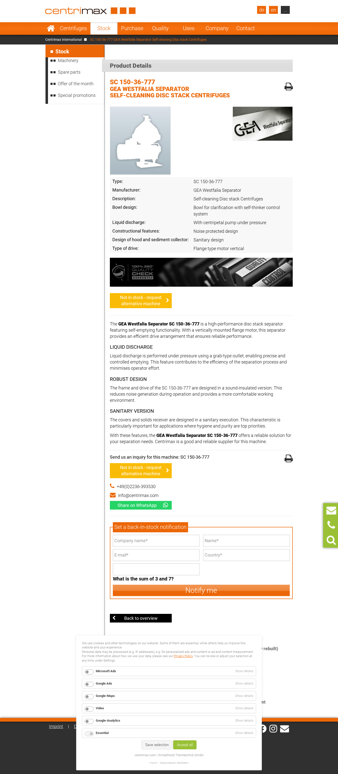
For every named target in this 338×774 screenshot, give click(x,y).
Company (217, 28)
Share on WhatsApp (137, 505)
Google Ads (104, 683)
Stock (104, 28)
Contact (245, 28)
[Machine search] (331, 540)
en (273, 10)
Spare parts (69, 72)
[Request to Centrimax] (331, 510)
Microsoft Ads (106, 671)
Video (100, 708)
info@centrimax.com (138, 495)
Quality (160, 28)
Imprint (56, 726)
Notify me (201, 590)
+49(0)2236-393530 (136, 486)
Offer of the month (76, 83)
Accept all (185, 745)
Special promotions (77, 95)
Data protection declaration (174, 762)
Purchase (132, 28)
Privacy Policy (183, 656)
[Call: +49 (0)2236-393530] (331, 525)
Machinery (68, 60)
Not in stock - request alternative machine (141, 300)
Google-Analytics (108, 720)
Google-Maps (105, 696)
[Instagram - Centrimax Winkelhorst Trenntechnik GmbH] (273, 728)
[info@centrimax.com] (284, 728)
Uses (188, 28)
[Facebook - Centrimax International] (262, 729)
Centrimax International (63, 40)
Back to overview (141, 618)
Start (50, 28)
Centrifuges (73, 28)
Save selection (157, 745)
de (261, 10)
